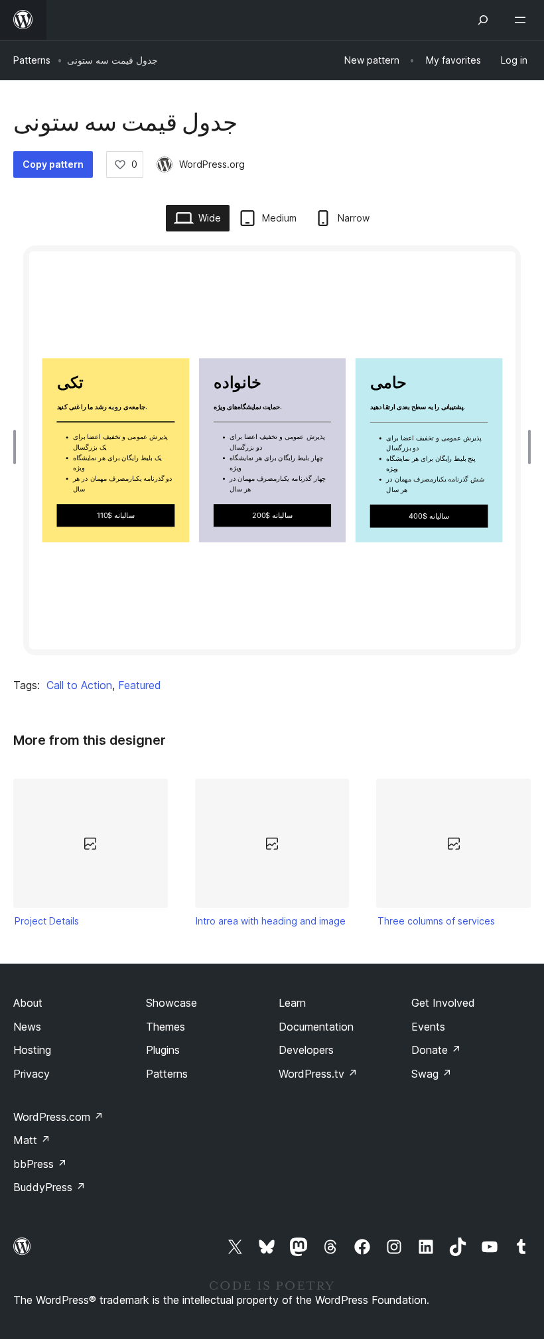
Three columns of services (436, 920)
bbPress (40, 1164)
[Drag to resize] (18, 447)
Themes (165, 1026)
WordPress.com (58, 1116)
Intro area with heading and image (271, 920)
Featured (139, 685)
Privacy (31, 1073)
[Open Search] (483, 20)
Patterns (31, 60)
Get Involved (443, 1002)
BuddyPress (49, 1187)
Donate (436, 1049)
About (27, 1002)
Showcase (171, 1002)
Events (428, 1026)
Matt (31, 1140)
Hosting (32, 1049)
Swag (431, 1073)
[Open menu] (523, 20)
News (27, 1026)
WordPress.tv (318, 1073)
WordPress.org (212, 164)
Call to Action (79, 685)
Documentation (316, 1026)
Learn (292, 1002)
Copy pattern (53, 164)
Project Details (47, 920)
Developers (306, 1049)
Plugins (163, 1049)
